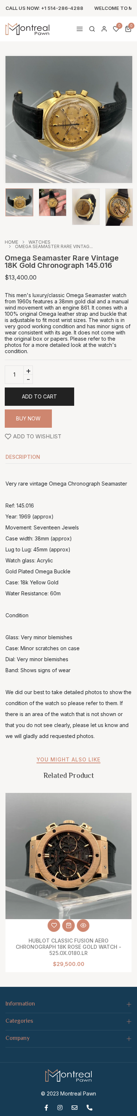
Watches (39, 242)
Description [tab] (22, 457)
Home (11, 242)
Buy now (28, 418)
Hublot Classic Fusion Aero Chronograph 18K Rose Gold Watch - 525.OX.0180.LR (68, 946)
